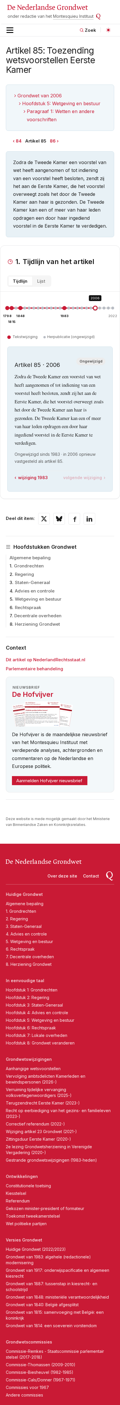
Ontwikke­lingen (22, 1176)
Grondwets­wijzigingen (29, 1059)
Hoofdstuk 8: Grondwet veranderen (40, 1042)
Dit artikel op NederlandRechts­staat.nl (45, 659)
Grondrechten (29, 566)
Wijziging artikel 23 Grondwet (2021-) (41, 1131)
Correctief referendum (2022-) (35, 1123)
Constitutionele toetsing (28, 1185)
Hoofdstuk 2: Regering (27, 997)
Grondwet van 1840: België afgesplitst (42, 1304)
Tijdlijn (20, 281)
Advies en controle (34, 591)
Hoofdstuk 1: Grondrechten (31, 989)
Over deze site (62, 875)
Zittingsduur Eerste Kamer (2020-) (38, 1139)
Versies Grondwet (24, 1239)
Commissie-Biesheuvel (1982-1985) (39, 1372)
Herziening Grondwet (37, 624)
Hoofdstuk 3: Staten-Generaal (34, 1005)
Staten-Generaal (32, 582)
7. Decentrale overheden (30, 956)
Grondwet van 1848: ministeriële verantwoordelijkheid (57, 1297)
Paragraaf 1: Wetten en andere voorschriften (60, 115)
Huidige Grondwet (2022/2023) (36, 1249)
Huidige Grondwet (24, 894)
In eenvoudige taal (25, 980)
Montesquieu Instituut (73, 16)
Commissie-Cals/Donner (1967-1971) (40, 1379)
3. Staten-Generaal (24, 926)
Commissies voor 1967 (27, 1387)
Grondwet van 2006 (39, 96)
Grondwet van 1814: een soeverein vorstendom (51, 1325)
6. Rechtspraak (20, 949)
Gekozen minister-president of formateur (45, 1208)
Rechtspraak (28, 607)
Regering (24, 574)
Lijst (41, 281)
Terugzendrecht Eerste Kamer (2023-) (43, 1102)
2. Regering (17, 918)
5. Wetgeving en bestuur (29, 941)
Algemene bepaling (30, 557)
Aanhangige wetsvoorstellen (33, 1068)
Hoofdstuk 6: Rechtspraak (31, 1027)
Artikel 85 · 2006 (37, 364)
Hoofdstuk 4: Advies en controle (37, 1012)
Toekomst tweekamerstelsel (33, 1216)
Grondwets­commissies (29, 1341)
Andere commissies (24, 1394)
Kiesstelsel (16, 1193)
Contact (91, 875)
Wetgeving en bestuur (38, 599)
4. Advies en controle (26, 933)
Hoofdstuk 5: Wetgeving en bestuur (61, 103)
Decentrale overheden (37, 615)
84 (19, 141)
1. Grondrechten (21, 911)
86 (53, 141)
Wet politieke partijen (26, 1223)
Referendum (18, 1200)
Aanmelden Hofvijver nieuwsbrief (49, 780)
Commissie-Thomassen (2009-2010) (40, 1364)
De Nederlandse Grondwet (47, 7)
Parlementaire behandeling (34, 668)
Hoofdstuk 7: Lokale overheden (36, 1035)
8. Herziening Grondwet (29, 964)
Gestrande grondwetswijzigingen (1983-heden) (51, 1160)
